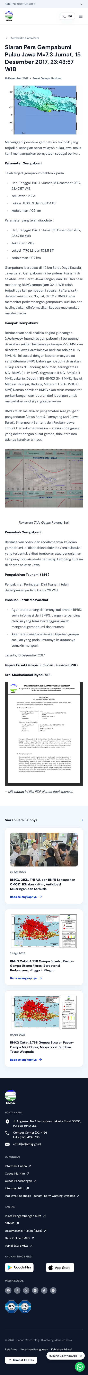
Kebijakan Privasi (61, 1349)
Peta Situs (11, 1349)
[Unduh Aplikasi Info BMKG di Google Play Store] (23, 1267)
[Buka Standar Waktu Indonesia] (81, 4)
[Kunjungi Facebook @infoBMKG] (17, 1290)
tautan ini (21, 791)
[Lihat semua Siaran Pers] (80, 820)
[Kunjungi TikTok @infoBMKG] (44, 1290)
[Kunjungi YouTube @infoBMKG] (8, 1290)
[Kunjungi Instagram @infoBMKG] (35, 1290)
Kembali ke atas (23, 1360)
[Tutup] (81, 1355)
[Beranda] (9, 16)
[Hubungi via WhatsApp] (80, 1367)
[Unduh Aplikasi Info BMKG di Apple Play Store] (64, 1267)
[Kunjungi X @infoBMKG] (26, 1290)
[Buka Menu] (80, 16)
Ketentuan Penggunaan (34, 1349)
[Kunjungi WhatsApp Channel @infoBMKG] (53, 1290)
